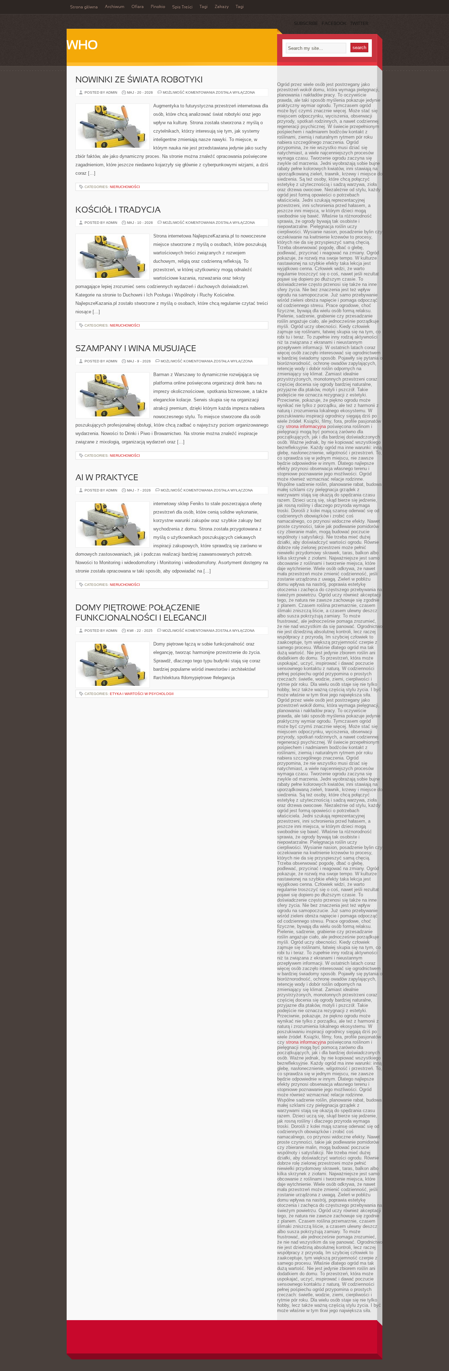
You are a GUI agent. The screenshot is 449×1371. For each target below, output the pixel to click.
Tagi (204, 7)
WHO (82, 46)
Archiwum (115, 7)
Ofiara (138, 7)
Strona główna (84, 7)
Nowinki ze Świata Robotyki (139, 80)
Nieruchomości (125, 187)
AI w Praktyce (106, 478)
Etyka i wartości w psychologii (142, 694)
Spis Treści (182, 7)
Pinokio (158, 7)
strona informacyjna (306, 426)
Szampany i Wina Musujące (135, 349)
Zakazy (222, 7)
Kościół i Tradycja (118, 210)
